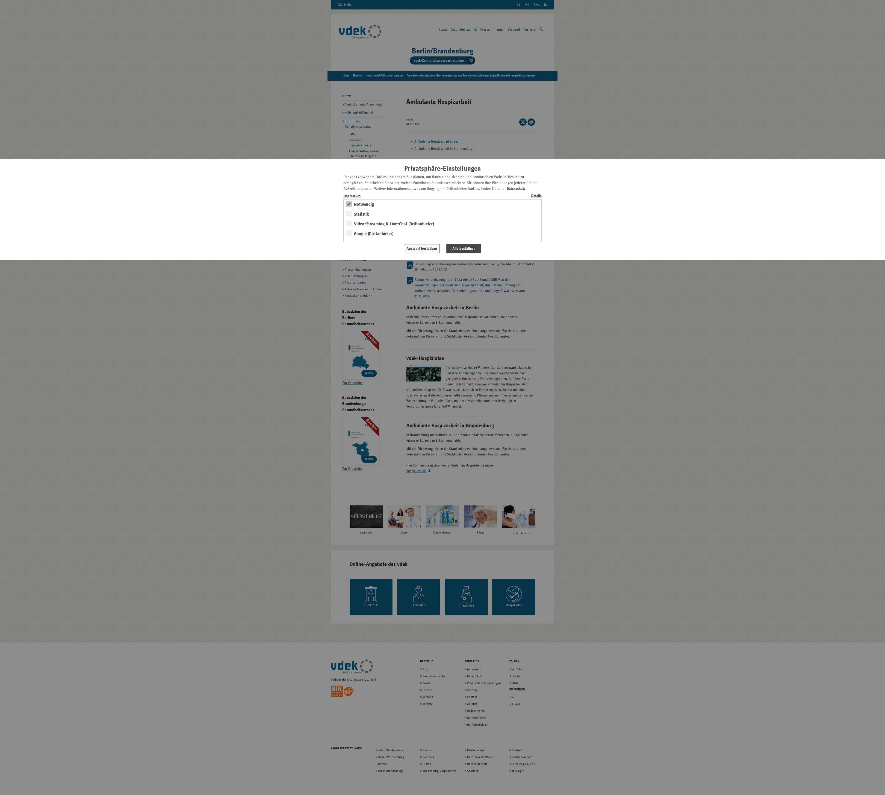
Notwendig (364, 204)
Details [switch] (536, 196)
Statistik (361, 214)
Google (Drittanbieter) (373, 234)
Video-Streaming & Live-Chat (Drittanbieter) (394, 224)
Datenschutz (516, 189)
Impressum (352, 196)
